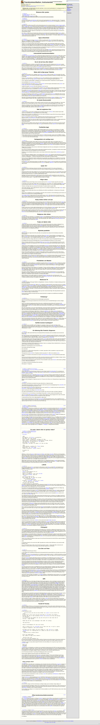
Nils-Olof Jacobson (26, 15)
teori (32, 679)
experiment (47, 245)
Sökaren (25, 432)
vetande (26, 91)
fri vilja (62, 183)
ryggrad (23, 485)
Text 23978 (24, 580)
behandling (49, 285)
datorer (31, 21)
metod (31, 417)
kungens (35, 448)
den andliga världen (25, 195)
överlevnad (58, 412)
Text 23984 (24, 646)
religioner (41, 216)
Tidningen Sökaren (26, 14)
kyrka (53, 217)
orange (50, 337)
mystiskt (41, 574)
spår (22, 205)
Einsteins (23, 373)
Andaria (32, 696)
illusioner (54, 359)
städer (42, 105)
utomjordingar (61, 313)
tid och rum (53, 93)
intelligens (28, 75)
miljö (29, 513)
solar (43, 94)
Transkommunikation (29, 6)
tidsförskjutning (55, 673)
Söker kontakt (69, 9)
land (22, 269)
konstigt (25, 395)
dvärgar (23, 84)
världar (43, 86)
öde (46, 555)
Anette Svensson (33, 431)
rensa (46, 204)
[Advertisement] (73, 29)
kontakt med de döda (40, 374)
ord (60, 45)
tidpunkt (27, 557)
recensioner (59, 664)
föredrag (40, 74)
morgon (25, 457)
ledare (51, 144)
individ (41, 225)
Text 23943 (24, 24)
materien (40, 88)
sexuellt (41, 250)
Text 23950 (24, 128)
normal (64, 368)
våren (34, 284)
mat (55, 460)
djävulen (30, 493)
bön (39, 284)
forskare (59, 33)
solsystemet (34, 94)
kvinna (40, 123)
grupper (53, 97)
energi (61, 187)
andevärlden (61, 384)
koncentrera (40, 571)
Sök (52, 722)
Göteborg (32, 394)
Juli (22, 647)
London (41, 480)
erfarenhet (36, 40)
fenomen (23, 412)
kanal (44, 336)
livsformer (37, 83)
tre (41, 94)
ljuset (33, 478)
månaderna (32, 503)
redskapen (36, 264)
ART (56, 490)
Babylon (44, 275)
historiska (36, 516)
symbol (36, 219)
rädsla (41, 535)
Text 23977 (24, 549)
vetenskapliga (49, 131)
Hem (45, 722)
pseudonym (29, 524)
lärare (32, 437)
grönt (42, 506)
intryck (43, 162)
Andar (61, 408)
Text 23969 (24, 405)
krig (54, 267)
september (45, 74)
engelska (47, 488)
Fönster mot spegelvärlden (30, 55)
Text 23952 (24, 167)
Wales (43, 454)
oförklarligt (58, 247)
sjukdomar (35, 78)
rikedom (36, 481)
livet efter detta (38, 389)
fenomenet (60, 69)
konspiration (61, 304)
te (41, 420)
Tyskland (45, 409)
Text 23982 (24, 610)
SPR (39, 441)
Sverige (25, 40)
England (38, 454)
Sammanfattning (24, 19)
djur (47, 88)
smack (29, 393)
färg (53, 337)
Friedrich (40, 698)
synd (65, 417)
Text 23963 (24, 368)
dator (51, 422)
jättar (26, 84)
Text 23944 (24, 39)
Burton (26, 161)
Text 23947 (24, 73)
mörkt (29, 95)
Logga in (48, 722)
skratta (48, 615)
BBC (54, 467)
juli (31, 26)
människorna (32, 82)
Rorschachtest (41, 398)
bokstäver (25, 687)
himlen (33, 117)
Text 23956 (24, 223)
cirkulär (44, 673)
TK (35, 58)
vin (46, 614)
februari (51, 111)
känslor (31, 320)
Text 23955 (24, 215)
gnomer (29, 84)
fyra (30, 255)
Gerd (28, 408)
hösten (23, 291)
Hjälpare (68, 8)
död (64, 25)
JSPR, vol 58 (25, 406)
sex (38, 394)
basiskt (64, 285)
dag (25, 333)
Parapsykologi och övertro (27, 697)
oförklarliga (34, 20)
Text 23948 (24, 101)
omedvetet (55, 311)
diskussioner (59, 515)
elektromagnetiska (44, 354)
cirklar (42, 211)
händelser (52, 532)
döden (39, 90)
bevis (40, 65)
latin (59, 679)
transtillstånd (54, 512)
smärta (23, 92)
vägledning (33, 555)
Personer (25, 434)
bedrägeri (45, 424)
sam (38, 93)
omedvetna (30, 316)
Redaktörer (68, 10)
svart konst (48, 521)
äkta (26, 236)
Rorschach (46, 412)
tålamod (61, 218)
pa (36, 175)
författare (41, 242)
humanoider (31, 86)
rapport (54, 414)
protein (25, 286)
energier (37, 678)
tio (30, 305)
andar (41, 711)
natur (54, 263)
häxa (45, 525)
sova (25, 536)
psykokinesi (46, 311)
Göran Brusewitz (33, 405)
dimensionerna (62, 657)
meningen (52, 44)
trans (46, 335)
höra (57, 55)
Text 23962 (24, 331)
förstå (53, 196)
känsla (48, 484)
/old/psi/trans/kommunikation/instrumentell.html (37, 5)
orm (43, 134)
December (52, 454)
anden (49, 154)
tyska (41, 345)
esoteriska (25, 313)
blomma (30, 474)
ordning (35, 184)
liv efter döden (35, 314)
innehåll (49, 49)
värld (50, 629)
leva (22, 505)
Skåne (50, 40)
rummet (45, 338)
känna (26, 535)
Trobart (35, 6)
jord (51, 176)
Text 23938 (24, 13)
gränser (23, 315)
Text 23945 (24, 54)
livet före (40, 106)
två (32, 374)
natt (25, 116)
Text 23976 (24, 528)
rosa (29, 117)
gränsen (32, 454)
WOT (37, 490)
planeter (60, 83)
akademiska (39, 67)
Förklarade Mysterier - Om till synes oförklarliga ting (31, 369)
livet (33, 112)
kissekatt (30, 480)
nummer (46, 598)
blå (35, 117)
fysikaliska (46, 132)
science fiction (47, 242)
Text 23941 (24, 18)
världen (40, 473)
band (50, 372)
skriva (32, 467)
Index (50, 722)
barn (59, 172)
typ (24, 704)
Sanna (24, 471)
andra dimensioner (50, 21)
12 (30, 26)
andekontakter (53, 371)
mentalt (46, 154)
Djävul (49, 678)
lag (61, 98)
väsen (61, 557)
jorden (28, 92)
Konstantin (49, 181)
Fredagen (26, 26)
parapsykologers (47, 418)
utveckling (57, 218)
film (44, 237)
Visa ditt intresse (58, 4)
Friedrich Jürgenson (59, 25)
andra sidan (59, 64)
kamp (46, 202)
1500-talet (41, 658)
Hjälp (54, 722)
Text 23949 (24, 110)
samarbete (24, 642)
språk (23, 124)
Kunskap (25, 630)
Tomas (32, 447)
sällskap (37, 512)
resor (51, 161)
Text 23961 (24, 324)
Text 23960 (24, 298)
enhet (61, 97)
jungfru (48, 612)
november (31, 285)
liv (44, 515)
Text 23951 (24, 140)
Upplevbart (23, 6)
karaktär (29, 90)
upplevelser (52, 162)
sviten (46, 255)
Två (56, 461)
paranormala (60, 409)
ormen (39, 248)
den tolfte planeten (49, 276)
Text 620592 (24, 696)
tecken (28, 572)
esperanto (54, 123)
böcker (41, 615)
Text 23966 (24, 382)
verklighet (50, 354)
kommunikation (30, 422)
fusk (43, 65)
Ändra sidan (64, 4)
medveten (53, 272)
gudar (35, 256)
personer (42, 143)
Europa (44, 69)
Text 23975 (24, 466)
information (24, 287)
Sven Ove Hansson (34, 368)
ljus (47, 195)
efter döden (47, 235)
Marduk (43, 93)
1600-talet (36, 590)
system (34, 315)
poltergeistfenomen (34, 584)
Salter (55, 74)
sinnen (57, 318)
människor (43, 83)
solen (25, 475)
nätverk (23, 423)
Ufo (28, 442)
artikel (26, 418)
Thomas (38, 446)
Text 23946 (24, 63)
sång (45, 26)
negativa (53, 207)
